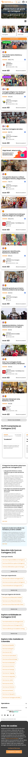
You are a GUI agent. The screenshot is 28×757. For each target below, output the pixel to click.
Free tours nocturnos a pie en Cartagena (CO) (14, 582)
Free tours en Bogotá (7, 648)
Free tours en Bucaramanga (9, 659)
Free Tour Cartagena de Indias (12, 129)
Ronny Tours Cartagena (11, 100)
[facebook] (5, 715)
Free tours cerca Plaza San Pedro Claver (12, 604)
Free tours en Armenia (8, 666)
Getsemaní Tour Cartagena (12, 260)
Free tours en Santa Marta (9, 655)
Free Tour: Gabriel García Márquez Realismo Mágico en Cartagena (13, 215)
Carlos (7, 407)
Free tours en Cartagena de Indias (11, 697)
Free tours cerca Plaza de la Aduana (11, 601)
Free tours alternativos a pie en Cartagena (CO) (14, 566)
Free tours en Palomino (8, 687)
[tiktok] (13, 715)
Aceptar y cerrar (14, 752)
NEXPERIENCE (9, 63)
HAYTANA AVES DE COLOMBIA (13, 333)
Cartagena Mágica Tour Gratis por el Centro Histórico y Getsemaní (13, 92)
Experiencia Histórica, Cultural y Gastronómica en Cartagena (12, 326)
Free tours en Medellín (8, 645)
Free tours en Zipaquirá (8, 694)
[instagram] (2, 715)
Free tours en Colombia (11, 6)
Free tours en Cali (7, 652)
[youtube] (8, 715)
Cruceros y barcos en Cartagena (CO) (12, 625)
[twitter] (10, 715)
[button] (8, 31)
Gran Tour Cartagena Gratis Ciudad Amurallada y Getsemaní (13, 363)
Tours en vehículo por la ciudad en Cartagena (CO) (14, 628)
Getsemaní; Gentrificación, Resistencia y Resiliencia (11, 252)
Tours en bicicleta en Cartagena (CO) (12, 585)
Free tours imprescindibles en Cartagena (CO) (14, 560)
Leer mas (4, 521)
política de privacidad (12, 738)
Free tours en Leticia (7, 683)
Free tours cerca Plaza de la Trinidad (12, 597)
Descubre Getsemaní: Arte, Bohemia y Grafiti (11, 400)
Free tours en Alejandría (8, 676)
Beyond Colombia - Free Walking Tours (15, 223)
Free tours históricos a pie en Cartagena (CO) (14, 563)
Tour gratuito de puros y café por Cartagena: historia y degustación (13, 177)
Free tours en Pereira (7, 690)
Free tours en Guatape (8, 669)
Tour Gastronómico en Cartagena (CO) (12, 621)
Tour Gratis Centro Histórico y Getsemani (12, 55)
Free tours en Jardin (7, 680)
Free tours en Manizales (8, 662)
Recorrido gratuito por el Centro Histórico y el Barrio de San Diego (13, 289)
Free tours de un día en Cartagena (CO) (12, 578)
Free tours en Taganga (8, 673)
